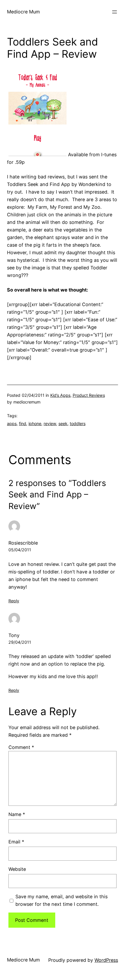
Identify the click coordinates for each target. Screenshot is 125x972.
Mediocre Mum (23, 12)
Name (16, 814)
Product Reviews (89, 395)
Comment (21, 747)
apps (12, 423)
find (22, 423)
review (50, 423)
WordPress (106, 960)
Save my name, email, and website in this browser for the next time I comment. (61, 900)
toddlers (77, 423)
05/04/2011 (19, 549)
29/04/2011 (19, 642)
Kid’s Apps (60, 395)
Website (17, 869)
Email (16, 842)
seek (62, 423)
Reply (13, 600)
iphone (34, 423)
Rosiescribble (23, 543)
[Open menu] (114, 11)
